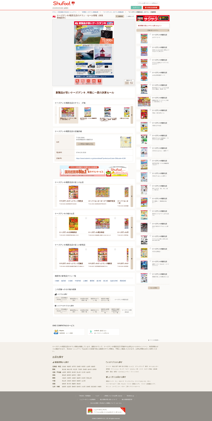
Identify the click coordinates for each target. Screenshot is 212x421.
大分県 (83, 386)
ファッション (115, 369)
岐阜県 (74, 375)
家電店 (108, 369)
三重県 (79, 375)
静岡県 (69, 375)
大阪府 (64, 378)
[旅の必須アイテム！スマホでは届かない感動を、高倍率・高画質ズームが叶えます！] (108, 112)
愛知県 (64, 375)
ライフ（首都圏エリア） (148, 384)
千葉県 (80, 369)
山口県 (83, 381)
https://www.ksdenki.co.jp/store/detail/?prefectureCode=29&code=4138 (101, 158)
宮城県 (79, 366)
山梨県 (64, 372)
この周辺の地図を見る (85, 144)
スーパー (108, 366)
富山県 (79, 372)
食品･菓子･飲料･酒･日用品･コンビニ (123, 366)
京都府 (74, 378)
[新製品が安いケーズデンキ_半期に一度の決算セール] (68, 112)
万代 (118, 384)
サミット (108, 386)
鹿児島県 (94, 386)
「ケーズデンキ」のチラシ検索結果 (113, 12)
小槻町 (57, 281)
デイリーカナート (134, 386)
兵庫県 (69, 378)
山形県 (88, 366)
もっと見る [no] (153, 288)
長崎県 (74, 386)
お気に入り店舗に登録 (130, 16)
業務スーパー (110, 381)
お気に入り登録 (86, 218)
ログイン (136, 7)
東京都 (64, 369)
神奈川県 (69, 369)
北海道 (64, 366)
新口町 (105, 281)
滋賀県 (79, 378)
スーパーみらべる (140, 381)
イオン (149, 381)
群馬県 (95, 369)
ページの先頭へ (153, 340)
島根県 (79, 381)
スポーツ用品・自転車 (150, 369)
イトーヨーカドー (111, 384)
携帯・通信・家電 (111, 371)
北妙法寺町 (114, 281)
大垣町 (70, 281)
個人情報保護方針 (127, 399)
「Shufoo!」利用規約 (84, 396)
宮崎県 (88, 386)
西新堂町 (123, 281)
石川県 (83, 372)
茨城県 (85, 369)
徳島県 (64, 384)
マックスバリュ (129, 381)
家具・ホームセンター (151, 366)
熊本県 (79, 386)
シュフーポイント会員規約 (88, 399)
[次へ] (132, 115)
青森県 (69, 366)
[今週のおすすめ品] (128, 112)
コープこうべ (116, 386)
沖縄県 (99, 386)
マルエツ (123, 384)
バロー (123, 386)
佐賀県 (69, 386)
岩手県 (74, 366)
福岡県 (64, 386)
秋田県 (83, 366)
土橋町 (85, 281)
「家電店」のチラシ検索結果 (89, 12)
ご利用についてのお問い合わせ (113, 396)
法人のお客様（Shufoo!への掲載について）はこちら (106, 403)
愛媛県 (74, 384)
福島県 (93, 366)
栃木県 (90, 369)
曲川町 (99, 281)
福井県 (88, 372)
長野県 (69, 372)
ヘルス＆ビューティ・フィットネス (128, 371)
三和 (127, 386)
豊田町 (92, 281)
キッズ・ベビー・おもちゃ (128, 369)
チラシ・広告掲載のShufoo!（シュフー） (64, 12)
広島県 (69, 381)
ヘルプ (97, 396)
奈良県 (83, 378)
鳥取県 (74, 381)
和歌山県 (89, 378)
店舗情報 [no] (119, 16)
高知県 (79, 384)
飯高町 (63, 281)
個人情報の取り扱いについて (108, 399)
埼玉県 (75, 369)
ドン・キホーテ (119, 381)
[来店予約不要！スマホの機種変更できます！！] (88, 112)
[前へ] (56, 115)
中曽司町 (78, 281)
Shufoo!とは (130, 396)
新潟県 (74, 372)
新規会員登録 (151, 7)
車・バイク (139, 369)
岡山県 (64, 381)
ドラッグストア (139, 366)
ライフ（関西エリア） (133, 384)
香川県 (69, 384)
